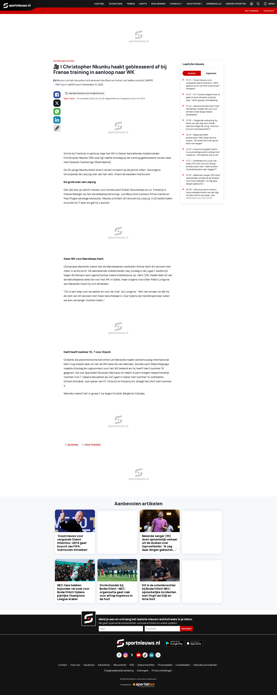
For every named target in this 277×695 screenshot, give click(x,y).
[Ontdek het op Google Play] (174, 643)
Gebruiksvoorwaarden (205, 664)
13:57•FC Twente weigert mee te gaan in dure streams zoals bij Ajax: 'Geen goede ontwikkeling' (203, 97)
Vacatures (89, 664)
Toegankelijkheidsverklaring (118, 670)
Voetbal (99, 3)
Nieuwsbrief (120, 664)
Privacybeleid (165, 664)
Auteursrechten (146, 664)
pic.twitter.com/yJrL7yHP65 (138, 80)
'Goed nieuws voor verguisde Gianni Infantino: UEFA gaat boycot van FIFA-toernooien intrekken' (72, 543)
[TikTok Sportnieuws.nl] (145, 655)
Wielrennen (158, 3)
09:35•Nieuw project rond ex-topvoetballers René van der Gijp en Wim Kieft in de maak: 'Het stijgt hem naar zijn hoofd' (202, 194)
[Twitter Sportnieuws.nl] (132, 655)
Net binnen (251, 11)
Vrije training (93, 444)
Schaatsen (115, 3)
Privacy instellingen (162, 670)
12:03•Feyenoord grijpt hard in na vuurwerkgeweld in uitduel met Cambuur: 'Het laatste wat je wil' (203, 152)
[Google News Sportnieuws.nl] (158, 655)
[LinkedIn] (57, 119)
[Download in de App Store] (194, 643)
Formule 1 (176, 3)
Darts (143, 3)
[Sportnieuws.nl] (17, 5)
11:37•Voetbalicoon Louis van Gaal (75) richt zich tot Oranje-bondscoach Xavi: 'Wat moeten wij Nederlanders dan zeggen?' (202, 165)
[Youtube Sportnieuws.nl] (138, 655)
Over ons (75, 664)
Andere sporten (236, 3)
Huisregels (142, 670)
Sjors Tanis (69, 98)
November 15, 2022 (93, 84)
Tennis (131, 3)
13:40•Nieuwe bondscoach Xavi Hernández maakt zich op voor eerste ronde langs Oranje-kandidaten (202, 110)
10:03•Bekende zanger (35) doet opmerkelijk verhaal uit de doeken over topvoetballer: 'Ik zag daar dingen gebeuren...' (203, 179)
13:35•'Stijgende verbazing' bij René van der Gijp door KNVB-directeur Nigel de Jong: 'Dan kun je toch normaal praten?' (202, 125)
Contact (62, 664)
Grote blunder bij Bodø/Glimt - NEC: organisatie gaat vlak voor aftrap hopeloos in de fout (116, 592)
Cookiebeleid (183, 664)
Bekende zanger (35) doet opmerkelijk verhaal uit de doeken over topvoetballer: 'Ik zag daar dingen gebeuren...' (159, 543)
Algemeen (211, 73)
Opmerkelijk (214, 3)
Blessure (73, 444)
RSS (132, 664)
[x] (57, 103)
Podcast (269, 11)
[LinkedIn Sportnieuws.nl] (151, 655)
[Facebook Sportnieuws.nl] (119, 655)
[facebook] (57, 94)
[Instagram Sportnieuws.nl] (125, 655)
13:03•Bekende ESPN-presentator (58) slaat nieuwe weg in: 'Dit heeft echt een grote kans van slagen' (202, 139)
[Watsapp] (57, 111)
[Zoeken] (258, 3)
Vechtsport (194, 3)
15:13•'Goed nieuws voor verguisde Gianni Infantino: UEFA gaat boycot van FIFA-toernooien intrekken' (202, 84)
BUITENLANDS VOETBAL (64, 61)
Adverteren (104, 664)
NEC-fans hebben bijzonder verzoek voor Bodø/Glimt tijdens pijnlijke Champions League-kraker (73, 592)
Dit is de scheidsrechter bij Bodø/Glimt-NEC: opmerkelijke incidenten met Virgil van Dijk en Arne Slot (159, 592)
